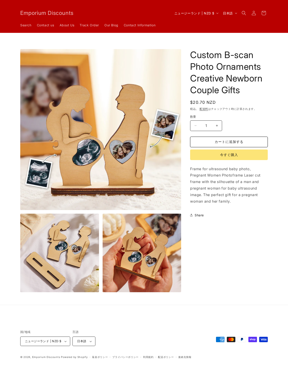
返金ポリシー (100, 357)
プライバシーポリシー (125, 357)
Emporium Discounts (46, 357)
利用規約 (148, 357)
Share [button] (199, 215)
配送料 (204, 109)
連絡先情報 (184, 357)
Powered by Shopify (74, 357)
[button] (244, 13)
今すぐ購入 (229, 155)
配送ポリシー (166, 357)
